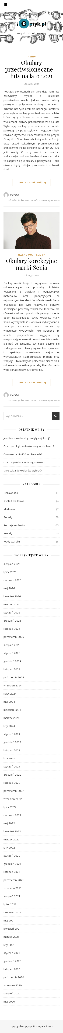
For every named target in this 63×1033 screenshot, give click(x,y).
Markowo (25, 254)
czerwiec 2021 (12, 912)
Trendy (31, 56)
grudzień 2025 (12, 620)
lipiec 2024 (10, 693)
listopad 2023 (12, 750)
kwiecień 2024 (12, 709)
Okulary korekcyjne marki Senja (31, 264)
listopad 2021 (12, 872)
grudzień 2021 (12, 863)
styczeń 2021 (12, 953)
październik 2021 (14, 880)
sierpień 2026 (12, 564)
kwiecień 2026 (12, 596)
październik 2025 (14, 637)
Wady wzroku (12, 541)
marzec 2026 (11, 604)
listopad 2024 (12, 669)
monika (14, 194)
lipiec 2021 (10, 904)
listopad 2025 (12, 628)
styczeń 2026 (12, 612)
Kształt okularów (14, 501)
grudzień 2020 (12, 961)
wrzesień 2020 (13, 985)
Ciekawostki (11, 493)
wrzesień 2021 (13, 888)
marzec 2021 (11, 936)
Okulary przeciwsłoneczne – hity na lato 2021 (31, 69)
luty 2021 (9, 944)
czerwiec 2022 (12, 815)
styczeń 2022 (12, 855)
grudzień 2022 (12, 774)
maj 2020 (9, 1001)
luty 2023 (9, 758)
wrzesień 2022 (13, 799)
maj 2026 (9, 588)
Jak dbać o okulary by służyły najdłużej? (27, 438)
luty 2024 (9, 726)
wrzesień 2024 (13, 685)
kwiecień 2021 (12, 928)
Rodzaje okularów (14, 525)
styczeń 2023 (12, 766)
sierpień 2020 (12, 993)
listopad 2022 (12, 782)
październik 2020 (14, 977)
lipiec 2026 (10, 572)
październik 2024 (14, 677)
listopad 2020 (12, 969)
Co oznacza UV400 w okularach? (23, 454)
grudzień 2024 (12, 661)
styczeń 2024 (12, 734)
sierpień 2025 (12, 645)
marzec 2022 (11, 839)
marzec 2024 (11, 718)
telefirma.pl (47, 1026)
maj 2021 (9, 920)
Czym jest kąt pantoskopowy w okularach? (29, 446)
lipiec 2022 (10, 807)
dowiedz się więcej (31, 182)
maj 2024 (9, 701)
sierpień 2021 (12, 896)
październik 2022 (14, 791)
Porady (8, 517)
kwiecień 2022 (12, 831)
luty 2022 (9, 847)
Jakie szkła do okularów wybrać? (23, 470)
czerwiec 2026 (12, 580)
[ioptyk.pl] (31, 23)
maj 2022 (9, 823)
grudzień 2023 (12, 742)
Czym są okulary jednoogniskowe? (24, 462)
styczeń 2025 (12, 653)
